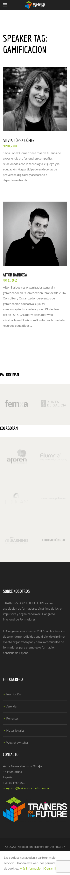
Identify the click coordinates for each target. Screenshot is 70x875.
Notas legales (15, 730)
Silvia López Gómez (19, 140)
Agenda (11, 706)
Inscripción (13, 694)
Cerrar (48, 868)
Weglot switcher (17, 742)
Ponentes (12, 718)
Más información (30, 868)
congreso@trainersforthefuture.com (27, 788)
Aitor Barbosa (15, 274)
